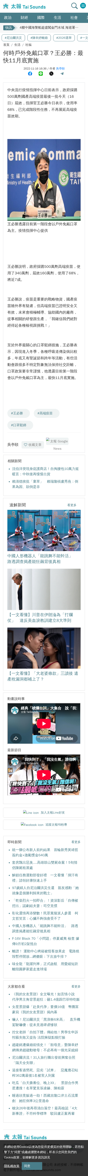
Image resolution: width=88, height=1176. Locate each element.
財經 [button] (24, 17)
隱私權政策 (11, 1166)
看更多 (72, 505)
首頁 (6, 45)
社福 (28, 45)
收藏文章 (35, 445)
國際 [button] (41, 17)
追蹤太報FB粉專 (56, 824)
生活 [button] (57, 17)
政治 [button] (7, 17)
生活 (17, 45)
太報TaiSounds (23, 6)
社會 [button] (74, 17)
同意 (27, 1166)
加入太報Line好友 (53, 812)
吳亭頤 (60, 68)
